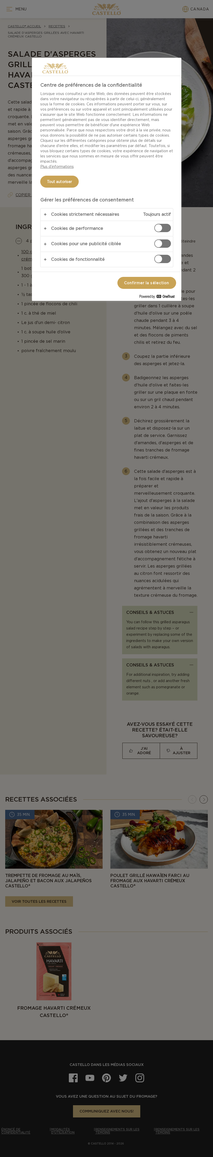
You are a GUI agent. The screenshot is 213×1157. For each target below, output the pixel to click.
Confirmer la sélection (146, 283)
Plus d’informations (57, 166)
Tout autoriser (59, 182)
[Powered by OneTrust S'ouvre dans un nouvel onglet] (159, 297)
